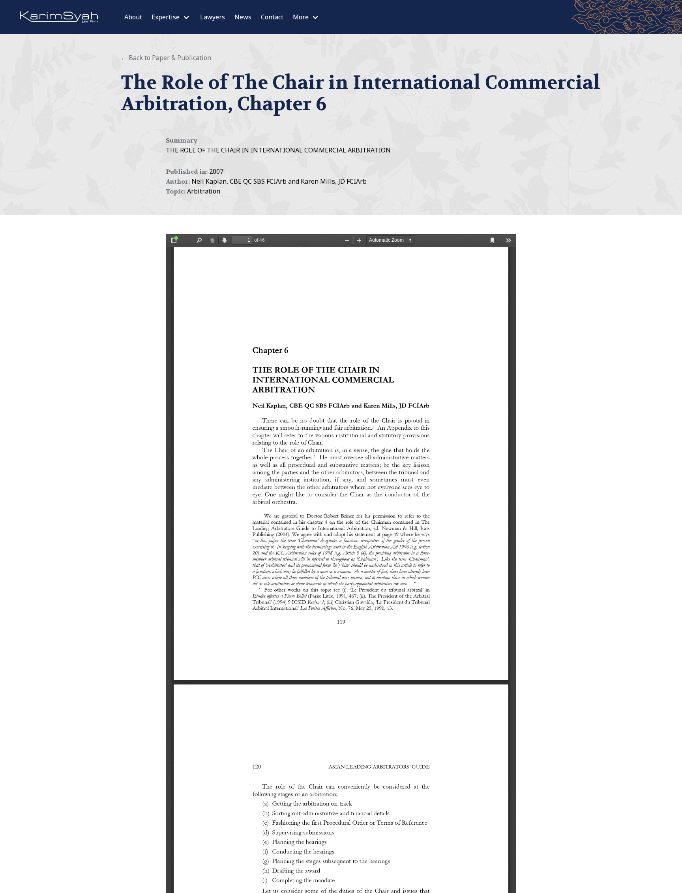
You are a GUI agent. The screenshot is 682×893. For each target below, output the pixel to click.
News (242, 17)
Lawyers (212, 17)
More (301, 17)
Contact (272, 17)
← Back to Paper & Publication (166, 57)
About (133, 17)
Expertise (166, 17)
